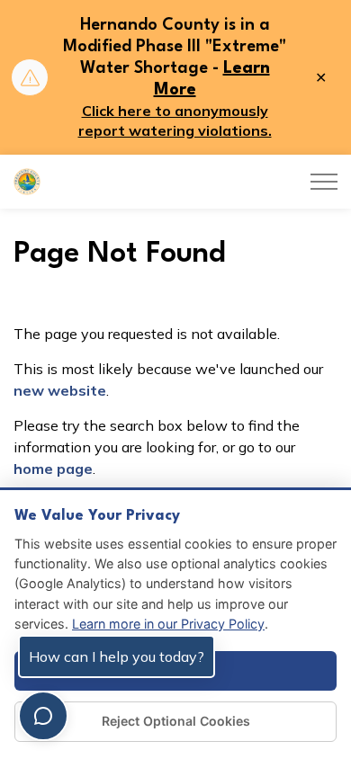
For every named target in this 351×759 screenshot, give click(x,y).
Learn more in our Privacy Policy (168, 623)
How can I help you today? (116, 656)
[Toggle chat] (43, 716)
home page (53, 469)
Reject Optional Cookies (176, 720)
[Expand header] (324, 182)
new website (60, 390)
